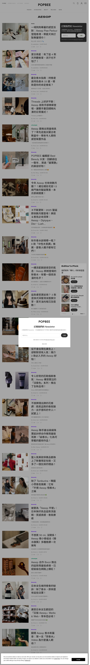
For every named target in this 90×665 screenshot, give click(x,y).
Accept (78, 659)
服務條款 (48, 339)
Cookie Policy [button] (57, 658)
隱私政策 (52, 339)
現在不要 (44, 344)
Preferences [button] (27, 660)
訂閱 (64, 335)
